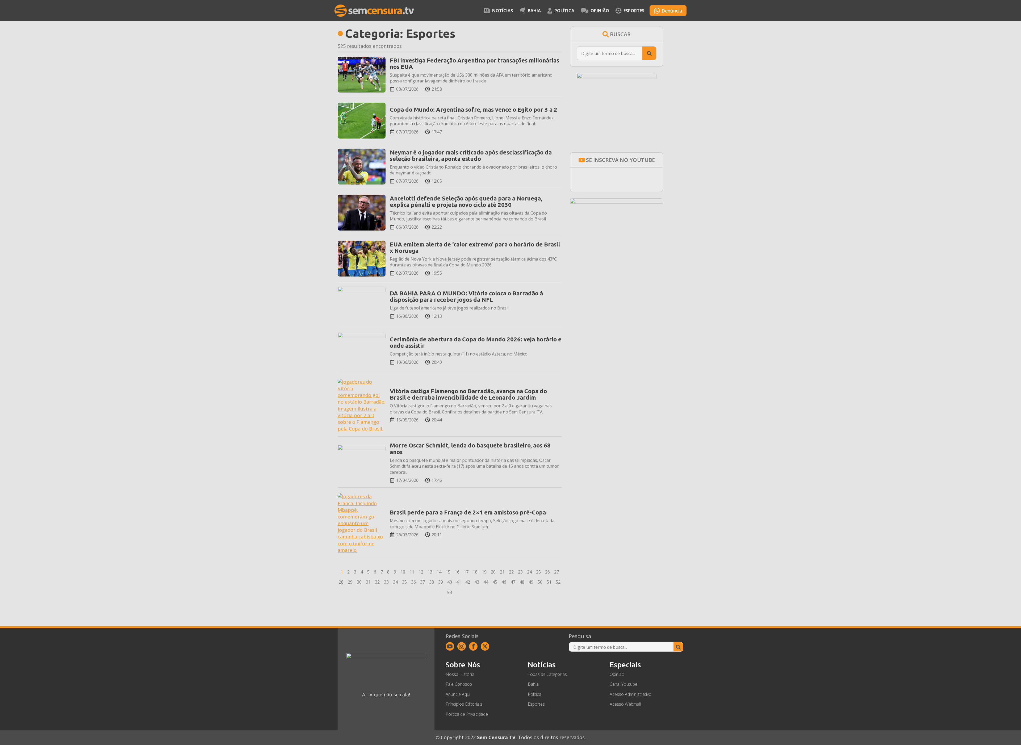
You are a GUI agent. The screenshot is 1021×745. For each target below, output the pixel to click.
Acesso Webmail (625, 704)
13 (430, 572)
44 (485, 582)
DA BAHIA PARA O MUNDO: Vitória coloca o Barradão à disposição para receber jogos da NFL (466, 296)
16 (457, 572)
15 (448, 572)
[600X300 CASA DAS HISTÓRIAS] (616, 202)
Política (564, 11)
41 (458, 582)
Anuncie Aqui (458, 694)
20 (493, 572)
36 (413, 582)
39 (440, 582)
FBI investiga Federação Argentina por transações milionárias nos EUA (474, 63)
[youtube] (450, 646)
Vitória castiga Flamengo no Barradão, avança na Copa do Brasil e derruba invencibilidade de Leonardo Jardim (468, 394)
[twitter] (485, 646)
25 (538, 572)
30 (359, 582)
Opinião (600, 11)
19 (484, 572)
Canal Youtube (623, 684)
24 (529, 572)
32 (377, 582)
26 (547, 572)
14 (439, 572)
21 (502, 572)
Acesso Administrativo (630, 694)
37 (422, 582)
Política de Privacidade (467, 714)
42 (467, 582)
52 (558, 582)
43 (476, 582)
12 (421, 572)
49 (531, 582)
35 (404, 582)
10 (402, 572)
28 (341, 582)
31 (368, 582)
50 (540, 582)
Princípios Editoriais (464, 704)
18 (475, 572)
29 (350, 582)
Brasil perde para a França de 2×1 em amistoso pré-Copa (468, 512)
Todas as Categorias (547, 674)
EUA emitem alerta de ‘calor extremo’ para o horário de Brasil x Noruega (475, 247)
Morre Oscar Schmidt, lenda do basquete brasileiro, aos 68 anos (470, 448)
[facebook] (473, 646)
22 (511, 572)
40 (449, 582)
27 (556, 572)
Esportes (634, 11)
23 (520, 572)
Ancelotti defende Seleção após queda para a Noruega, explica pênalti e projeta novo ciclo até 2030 (466, 201)
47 (512, 582)
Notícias (502, 11)
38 (431, 582)
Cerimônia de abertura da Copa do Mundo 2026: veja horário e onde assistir (476, 342)
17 (466, 572)
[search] (649, 53)
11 (411, 572)
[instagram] (461, 646)
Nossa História (460, 674)
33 (386, 582)
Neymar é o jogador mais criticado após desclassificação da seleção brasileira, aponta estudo (471, 155)
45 (494, 582)
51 (549, 582)
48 (522, 582)
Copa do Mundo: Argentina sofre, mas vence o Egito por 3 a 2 (473, 109)
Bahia (534, 11)
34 (395, 582)
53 (449, 592)
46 (503, 582)
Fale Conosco (459, 684)
